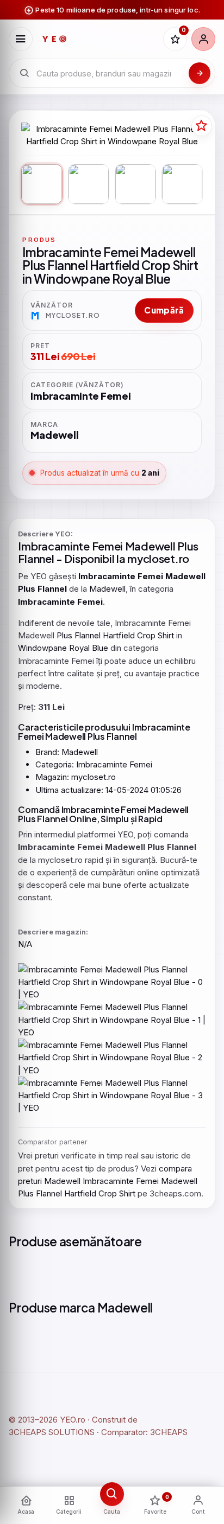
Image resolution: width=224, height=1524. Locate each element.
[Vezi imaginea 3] (135, 184)
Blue (100, 648)
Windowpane (42, 648)
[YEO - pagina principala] (97, 39)
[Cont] (203, 39)
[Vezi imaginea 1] (42, 184)
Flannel (36, 558)
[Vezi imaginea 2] (88, 184)
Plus (187, 546)
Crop (146, 635)
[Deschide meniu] (21, 39)
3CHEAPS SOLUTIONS (52, 1432)
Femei (107, 546)
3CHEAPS (169, 1432)
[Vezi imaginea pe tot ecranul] (111, 135)
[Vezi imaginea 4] (182, 184)
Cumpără (164, 310)
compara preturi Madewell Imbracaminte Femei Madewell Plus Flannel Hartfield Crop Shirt (107, 1181)
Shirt (166, 635)
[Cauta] (199, 73)
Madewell (150, 546)
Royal (79, 648)
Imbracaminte (53, 546)
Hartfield (119, 635)
